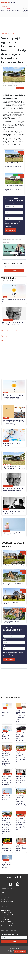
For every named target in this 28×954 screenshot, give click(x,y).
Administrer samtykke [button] (7, 901)
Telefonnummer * (9, 204)
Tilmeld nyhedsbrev (20, 951)
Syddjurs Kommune (6, 921)
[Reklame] (14, 250)
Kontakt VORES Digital (7, 899)
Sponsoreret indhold (6, 926)
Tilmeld (14, 270)
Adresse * (7, 216)
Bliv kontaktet (10, 230)
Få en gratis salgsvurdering (8, 923)
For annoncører (5, 895)
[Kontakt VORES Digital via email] (17, 884)
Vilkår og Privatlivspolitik (7, 897)
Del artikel (19, 88)
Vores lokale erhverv (6, 912)
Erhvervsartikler (5, 919)
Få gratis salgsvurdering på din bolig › (13, 167)
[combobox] (5, 218)
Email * (6, 210)
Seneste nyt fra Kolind (7, 910)
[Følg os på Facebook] (10, 884)
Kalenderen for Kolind (7, 915)
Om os (2, 892)
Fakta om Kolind (5, 917)
